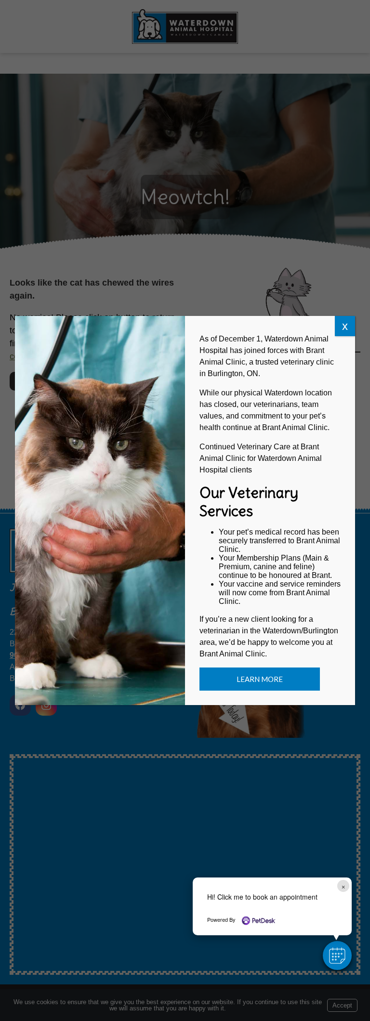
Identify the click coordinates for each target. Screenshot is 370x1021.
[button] (337, 955)
